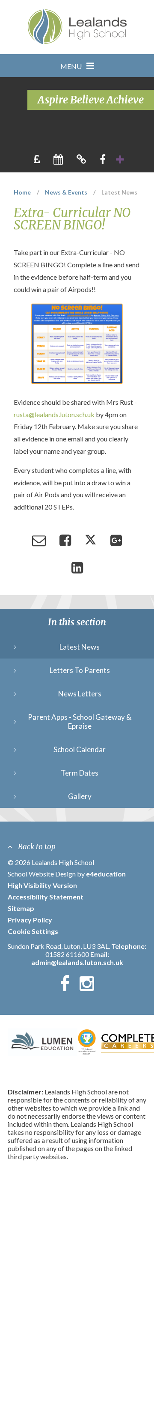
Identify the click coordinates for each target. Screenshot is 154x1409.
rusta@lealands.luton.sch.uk (54, 414)
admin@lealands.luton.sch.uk (77, 962)
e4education (106, 874)
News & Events (66, 192)
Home (22, 192)
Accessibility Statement (45, 897)
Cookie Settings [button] (33, 931)
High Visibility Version (42, 885)
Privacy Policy (30, 920)
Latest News (119, 192)
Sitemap (21, 908)
